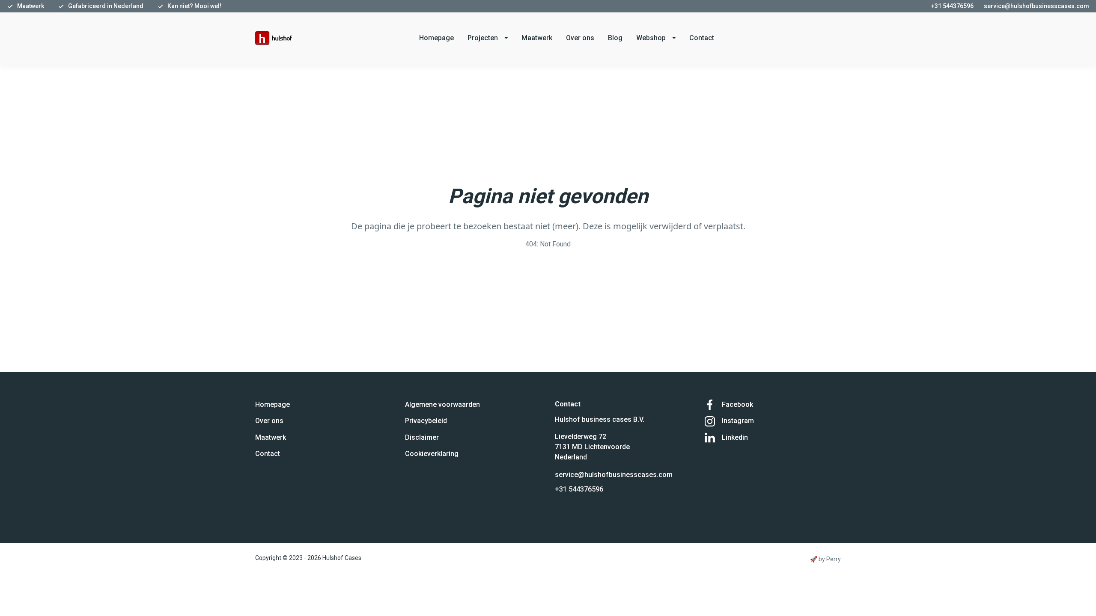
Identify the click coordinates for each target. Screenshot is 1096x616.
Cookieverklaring (432, 454)
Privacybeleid (426, 421)
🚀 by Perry (825, 559)
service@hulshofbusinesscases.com (614, 475)
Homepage (436, 38)
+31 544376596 (579, 489)
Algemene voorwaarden (442, 404)
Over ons (580, 38)
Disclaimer (422, 437)
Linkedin (735, 437)
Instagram (738, 421)
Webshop (651, 38)
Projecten (483, 38)
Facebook (737, 404)
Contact (701, 38)
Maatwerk (536, 38)
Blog (615, 38)
